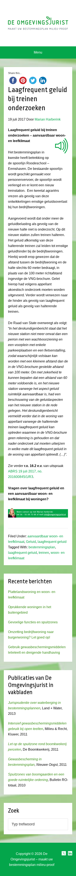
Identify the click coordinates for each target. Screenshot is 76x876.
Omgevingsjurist (38, 23)
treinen (44, 552)
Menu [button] (38, 52)
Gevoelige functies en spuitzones (33, 622)
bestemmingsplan (41, 547)
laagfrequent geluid (52, 541)
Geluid (31, 541)
